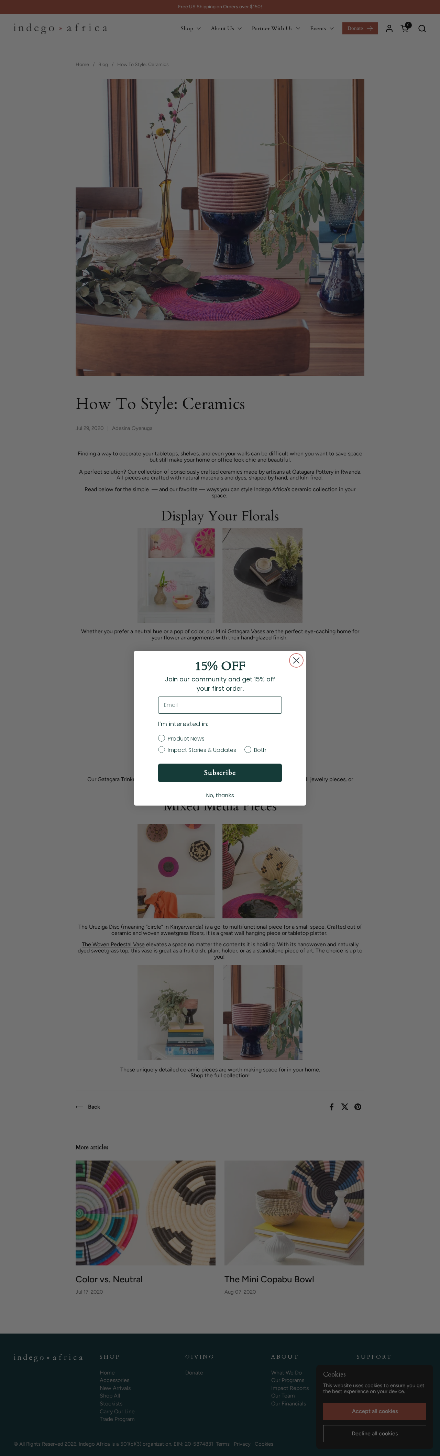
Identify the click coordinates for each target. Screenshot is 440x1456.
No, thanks (220, 795)
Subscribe (220, 772)
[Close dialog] (296, 660)
